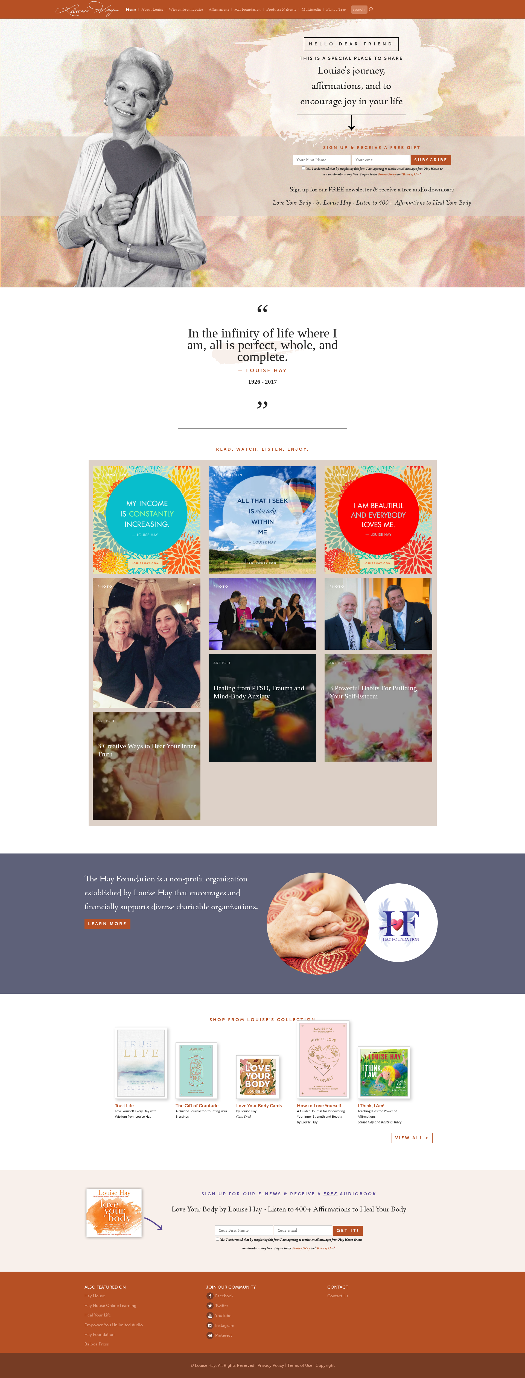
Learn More (107, 923)
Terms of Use (410, 174)
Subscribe (431, 159)
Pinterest (223, 1335)
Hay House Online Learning (110, 1305)
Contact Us (337, 1295)
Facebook (224, 1295)
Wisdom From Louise (186, 9)
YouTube (222, 1315)
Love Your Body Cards (259, 1105)
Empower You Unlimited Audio (113, 1324)
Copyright (325, 1365)
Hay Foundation (247, 9)
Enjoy (297, 449)
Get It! (348, 1230)
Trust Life (124, 1105)
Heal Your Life (97, 1315)
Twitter (221, 1305)
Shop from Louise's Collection (262, 1019)
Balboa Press (96, 1344)
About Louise (152, 9)
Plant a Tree (336, 9)
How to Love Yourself (319, 1105)
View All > (412, 1137)
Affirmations (219, 9)
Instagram (224, 1325)
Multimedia (311, 9)
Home (131, 9)
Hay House (94, 1295)
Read (224, 449)
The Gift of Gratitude (197, 1105)
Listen (272, 449)
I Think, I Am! (371, 1105)
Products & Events (281, 9)
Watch (246, 449)
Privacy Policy (387, 174)
